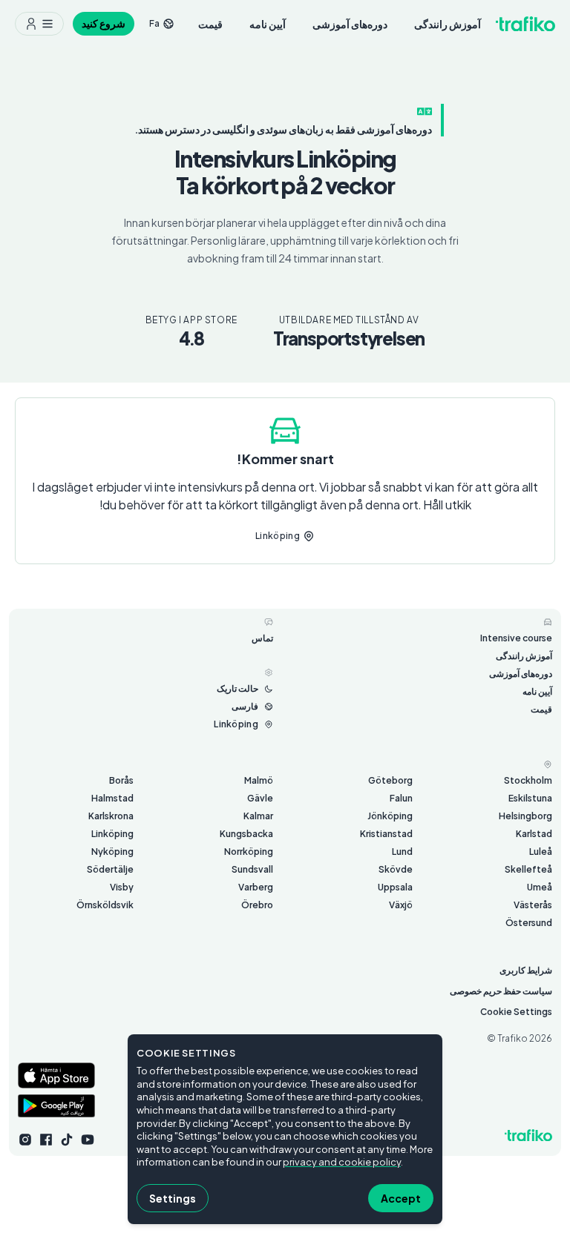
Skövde (396, 869)
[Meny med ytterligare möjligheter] (39, 24)
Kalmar (258, 816)
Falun (401, 798)
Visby (122, 887)
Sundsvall (252, 869)
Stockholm (528, 780)
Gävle (260, 798)
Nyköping (112, 851)
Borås (121, 780)
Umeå (539, 887)
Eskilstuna (530, 798)
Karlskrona (111, 816)
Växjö (401, 904)
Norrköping (248, 851)
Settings (172, 1198)
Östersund (528, 922)
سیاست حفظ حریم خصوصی (501, 990)
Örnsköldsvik (105, 904)
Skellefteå (528, 869)
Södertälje (110, 869)
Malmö (258, 780)
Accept (401, 1198)
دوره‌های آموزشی (349, 23)
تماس (262, 638)
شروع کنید (103, 23)
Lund (402, 851)
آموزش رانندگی (447, 23)
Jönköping (390, 816)
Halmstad (112, 798)
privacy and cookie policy (342, 1162)
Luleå (540, 851)
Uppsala (395, 887)
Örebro (257, 904)
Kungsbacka (246, 833)
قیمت (210, 23)
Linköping (112, 833)
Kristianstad (386, 833)
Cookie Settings (516, 1011)
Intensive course (516, 638)
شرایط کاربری (525, 970)
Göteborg (390, 780)
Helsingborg (525, 816)
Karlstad (534, 833)
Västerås (533, 904)
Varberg (255, 887)
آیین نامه (267, 23)
